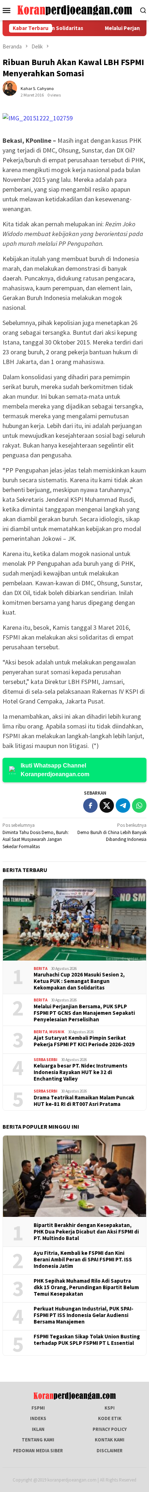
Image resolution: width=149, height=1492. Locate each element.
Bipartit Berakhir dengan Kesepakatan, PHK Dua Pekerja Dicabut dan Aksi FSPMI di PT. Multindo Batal (86, 1231)
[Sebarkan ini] (90, 805)
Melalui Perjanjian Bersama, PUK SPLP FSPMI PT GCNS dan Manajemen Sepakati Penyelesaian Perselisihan (84, 1013)
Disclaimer (110, 1451)
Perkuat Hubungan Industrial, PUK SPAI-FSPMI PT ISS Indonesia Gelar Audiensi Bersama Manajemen (83, 1315)
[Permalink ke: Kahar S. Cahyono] (13, 91)
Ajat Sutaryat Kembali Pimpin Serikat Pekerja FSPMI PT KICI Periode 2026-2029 (84, 1041)
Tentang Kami (38, 1440)
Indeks (38, 1418)
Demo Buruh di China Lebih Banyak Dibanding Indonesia (111, 832)
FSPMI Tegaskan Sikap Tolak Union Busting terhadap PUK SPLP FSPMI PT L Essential (87, 1339)
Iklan (38, 1429)
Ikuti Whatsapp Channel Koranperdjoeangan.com (55, 769)
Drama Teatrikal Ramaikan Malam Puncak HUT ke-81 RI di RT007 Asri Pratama (84, 1100)
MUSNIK (56, 1031)
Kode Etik (110, 1418)
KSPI (110, 1408)
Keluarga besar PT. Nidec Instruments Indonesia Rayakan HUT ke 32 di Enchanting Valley (80, 1072)
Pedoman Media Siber (38, 1451)
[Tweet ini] (106, 805)
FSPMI (38, 1408)
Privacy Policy (110, 1429)
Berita (40, 968)
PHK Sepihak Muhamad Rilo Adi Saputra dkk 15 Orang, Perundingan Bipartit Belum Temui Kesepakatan (86, 1287)
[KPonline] (74, 10)
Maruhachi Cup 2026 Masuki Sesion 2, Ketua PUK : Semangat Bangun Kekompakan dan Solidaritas (79, 981)
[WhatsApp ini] (139, 805)
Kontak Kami (109, 1440)
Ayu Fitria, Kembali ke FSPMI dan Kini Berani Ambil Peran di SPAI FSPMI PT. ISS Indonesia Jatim (83, 1259)
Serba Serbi (46, 1059)
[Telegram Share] (123, 805)
